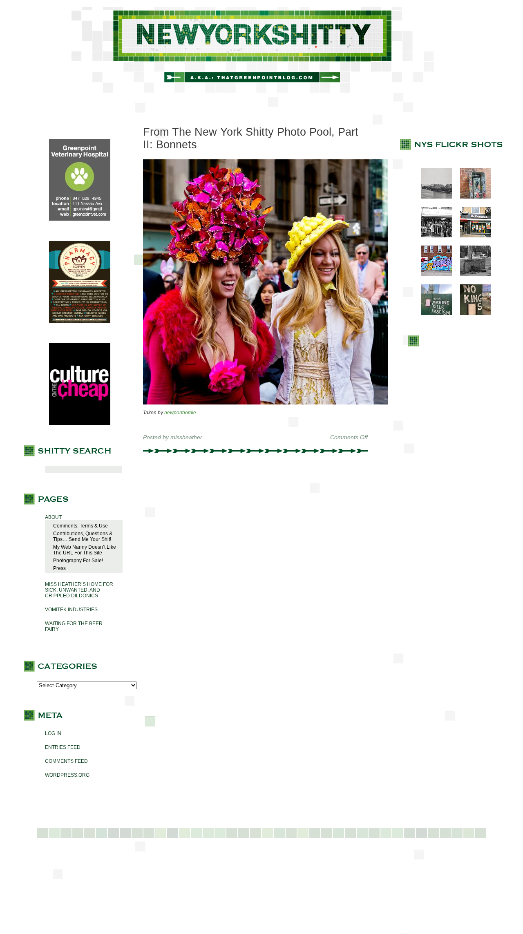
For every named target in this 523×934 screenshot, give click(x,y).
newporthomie (180, 413)
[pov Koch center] (432, 197)
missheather (186, 437)
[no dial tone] (471, 197)
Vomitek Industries (71, 609)
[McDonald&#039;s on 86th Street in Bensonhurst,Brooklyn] (471, 236)
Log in (53, 733)
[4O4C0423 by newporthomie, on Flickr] (265, 403)
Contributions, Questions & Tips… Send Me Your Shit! (82, 536)
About (53, 517)
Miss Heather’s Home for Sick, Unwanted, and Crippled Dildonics (79, 590)
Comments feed (66, 761)
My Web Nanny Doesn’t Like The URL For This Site (84, 550)
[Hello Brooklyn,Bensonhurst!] (432, 274)
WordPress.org (67, 775)
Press (59, 568)
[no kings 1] (471, 313)
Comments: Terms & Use (80, 526)
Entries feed (62, 747)
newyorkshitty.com (261, 50)
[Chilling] (471, 274)
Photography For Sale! (78, 560)
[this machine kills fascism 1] (432, 313)
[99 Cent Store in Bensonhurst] (432, 236)
